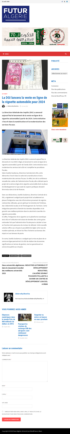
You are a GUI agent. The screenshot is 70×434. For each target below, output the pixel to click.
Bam (40, 431)
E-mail (4, 394)
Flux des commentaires (59, 93)
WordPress (33, 431)
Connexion (54, 86)
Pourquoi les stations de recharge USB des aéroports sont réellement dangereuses (25, 329)
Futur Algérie (17, 431)
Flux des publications (58, 89)
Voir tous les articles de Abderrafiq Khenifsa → (29, 298)
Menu (7, 54)
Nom (4, 386)
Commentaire (7, 359)
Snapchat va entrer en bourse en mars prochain (40, 317)
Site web (5, 402)
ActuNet (4, 94)
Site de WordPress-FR (58, 96)
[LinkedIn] (67, 1)
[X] (64, 1)
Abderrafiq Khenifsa (13, 106)
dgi (20, 255)
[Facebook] (62, 1)
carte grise (13, 255)
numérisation (27, 255)
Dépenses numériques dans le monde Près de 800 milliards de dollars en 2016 (8, 319)
